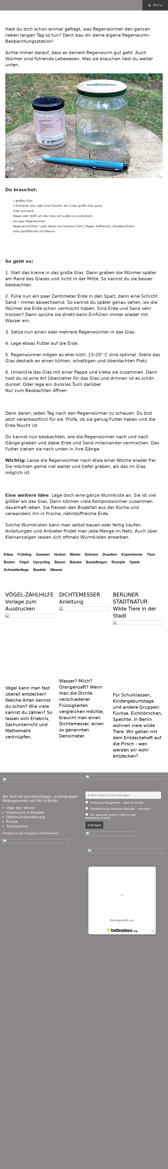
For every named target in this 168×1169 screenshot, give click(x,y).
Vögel (24, 562)
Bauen (59, 562)
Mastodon (52, 833)
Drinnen (91, 554)
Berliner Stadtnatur (134, 602)
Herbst (59, 554)
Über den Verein (20, 808)
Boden (9, 562)
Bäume (76, 562)
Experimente (131, 554)
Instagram (31, 833)
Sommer (43, 554)
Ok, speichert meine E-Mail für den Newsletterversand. (111, 816)
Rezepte (118, 562)
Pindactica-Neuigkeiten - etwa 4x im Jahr (116, 802)
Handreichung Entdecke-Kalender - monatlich (120, 808)
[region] (84, 130)
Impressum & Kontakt (25, 812)
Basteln (39, 570)
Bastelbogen (96, 562)
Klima (8, 554)
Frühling (25, 554)
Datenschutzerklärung (25, 817)
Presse (12, 822)
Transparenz (17, 826)
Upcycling (41, 562)
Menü (158, 5)
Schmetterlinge (16, 570)
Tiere (151, 554)
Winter (75, 554)
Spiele (135, 562)
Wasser (56, 570)
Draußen (110, 554)
